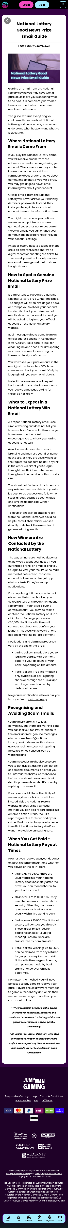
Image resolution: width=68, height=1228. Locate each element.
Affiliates (47, 1100)
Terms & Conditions (51, 1096)
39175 (56, 1188)
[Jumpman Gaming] (34, 1088)
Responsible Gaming (17, 1096)
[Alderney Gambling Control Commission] (34, 1155)
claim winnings (37, 699)
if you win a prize (45, 180)
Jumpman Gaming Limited (50, 1182)
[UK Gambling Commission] (25, 1146)
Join (42, 5)
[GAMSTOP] (48, 1136)
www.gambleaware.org (18, 1173)
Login (26, 5)
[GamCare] (20, 1136)
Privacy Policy (23, 1100)
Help (34, 1096)
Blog (36, 1100)
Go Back (7, 20)
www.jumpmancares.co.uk (48, 1173)
